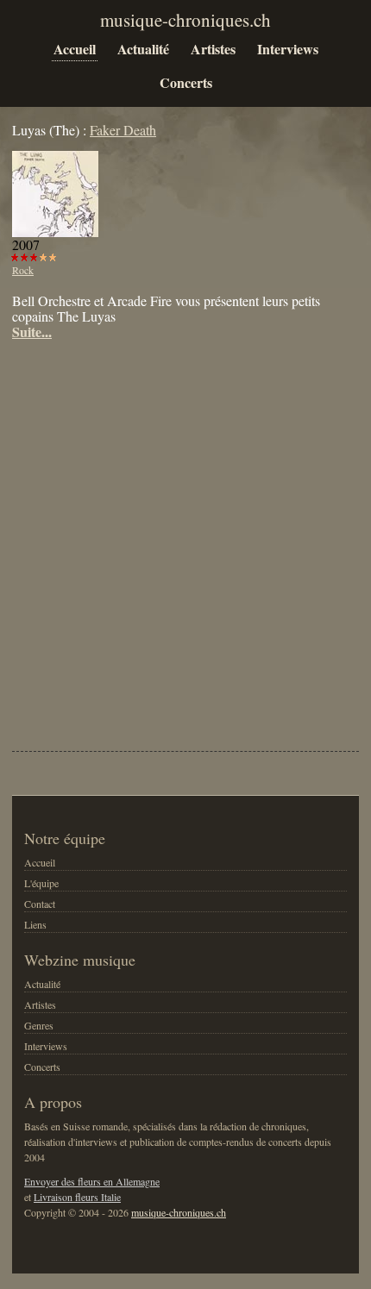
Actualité (143, 49)
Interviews (287, 49)
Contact (39, 903)
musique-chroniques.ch (178, 1212)
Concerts (186, 82)
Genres (38, 1025)
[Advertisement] (185, 533)
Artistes (213, 49)
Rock (23, 270)
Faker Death (123, 130)
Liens (35, 924)
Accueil (74, 49)
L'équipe (41, 883)
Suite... (32, 332)
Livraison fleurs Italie (77, 1197)
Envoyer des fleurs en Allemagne (92, 1181)
